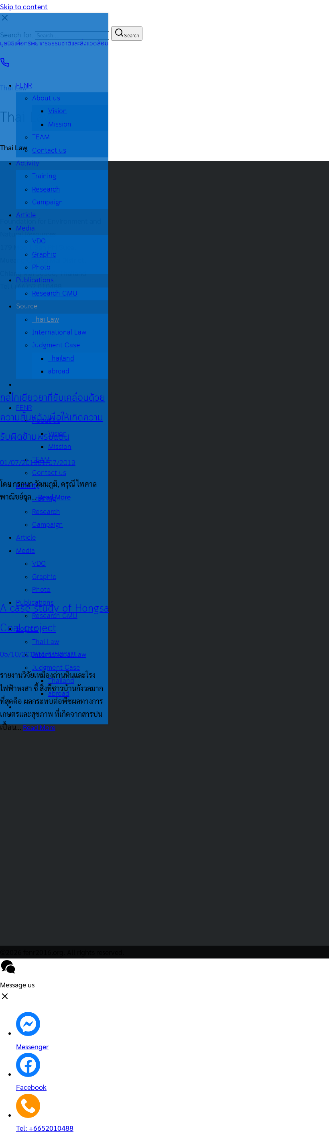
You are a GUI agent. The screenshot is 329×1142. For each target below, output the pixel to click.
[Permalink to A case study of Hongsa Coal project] (38, 583)
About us (46, 98)
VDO (39, 241)
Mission (59, 124)
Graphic (44, 254)
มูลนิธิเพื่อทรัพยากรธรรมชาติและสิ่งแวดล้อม (54, 43)
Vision (57, 111)
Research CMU (54, 293)
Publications (35, 280)
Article (26, 215)
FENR (24, 85)
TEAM (41, 137)
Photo (41, 267)
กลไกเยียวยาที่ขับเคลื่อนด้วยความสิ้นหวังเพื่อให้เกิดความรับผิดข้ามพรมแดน (52, 417)
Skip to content (24, 6)
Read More (54, 496)
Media (25, 228)
